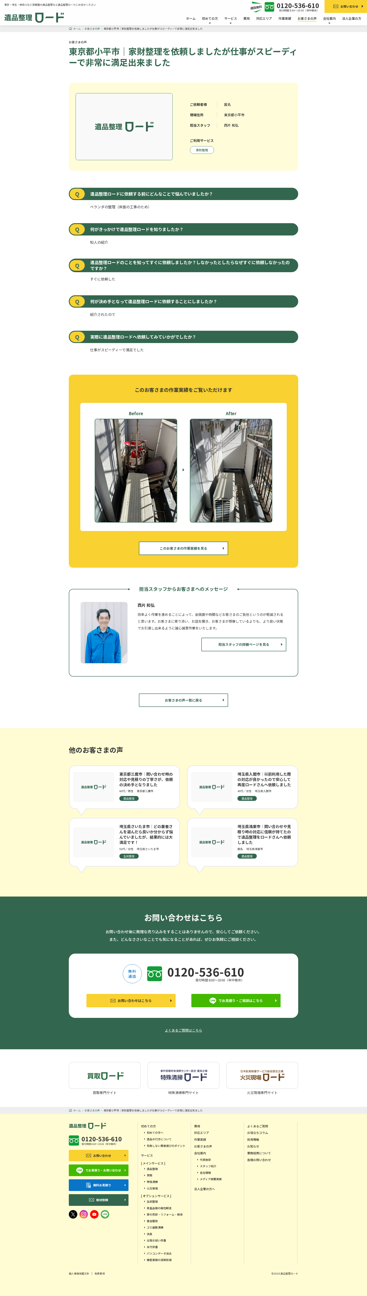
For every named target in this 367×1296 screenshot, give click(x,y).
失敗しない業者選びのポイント (166, 1146)
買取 (149, 1175)
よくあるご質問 (257, 1126)
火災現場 (152, 1188)
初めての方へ (155, 1133)
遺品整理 (152, 1169)
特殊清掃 (152, 1182)
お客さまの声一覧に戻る (183, 700)
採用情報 (253, 1139)
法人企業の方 (351, 18)
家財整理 (202, 150)
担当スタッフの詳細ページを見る (243, 644)
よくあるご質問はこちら (183, 1030)
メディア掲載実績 (211, 1179)
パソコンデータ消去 (159, 1253)
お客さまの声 (307, 18)
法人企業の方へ (204, 1189)
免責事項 (100, 1273)
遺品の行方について (159, 1139)
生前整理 (152, 1201)
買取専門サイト (105, 1092)
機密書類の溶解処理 (159, 1260)
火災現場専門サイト (262, 1092)
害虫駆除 (152, 1221)
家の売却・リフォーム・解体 (165, 1214)
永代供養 (152, 1247)
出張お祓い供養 (156, 1240)
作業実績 (284, 18)
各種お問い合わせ (259, 1160)
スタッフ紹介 (208, 1166)
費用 (246, 18)
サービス (147, 1155)
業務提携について (259, 1153)
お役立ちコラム (257, 1133)
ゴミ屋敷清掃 (155, 1227)
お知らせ (253, 1146)
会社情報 (205, 1173)
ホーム (191, 18)
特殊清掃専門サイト (183, 1092)
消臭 (149, 1234)
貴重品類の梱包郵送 (159, 1208)
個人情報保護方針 (79, 1273)
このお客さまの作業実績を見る (183, 548)
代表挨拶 (205, 1160)
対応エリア (264, 18)
